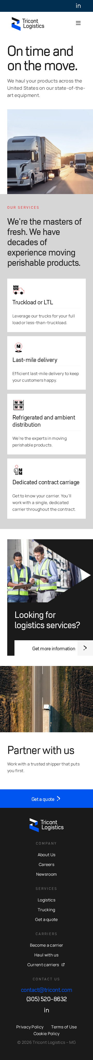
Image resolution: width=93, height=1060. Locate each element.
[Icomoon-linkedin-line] (78, 6)
